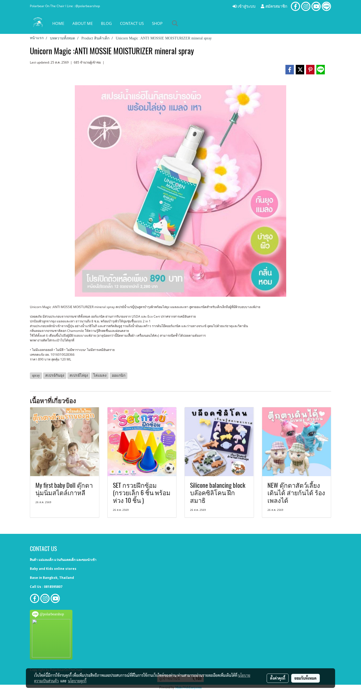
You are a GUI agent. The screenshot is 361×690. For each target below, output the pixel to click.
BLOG (106, 23)
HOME (58, 23)
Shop (157, 23)
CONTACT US (132, 23)
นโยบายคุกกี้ (77, 680)
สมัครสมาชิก (275, 6)
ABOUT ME (82, 23)
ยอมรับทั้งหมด (305, 678)
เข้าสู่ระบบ (246, 6)
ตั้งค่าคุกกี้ (277, 678)
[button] (175, 23)
